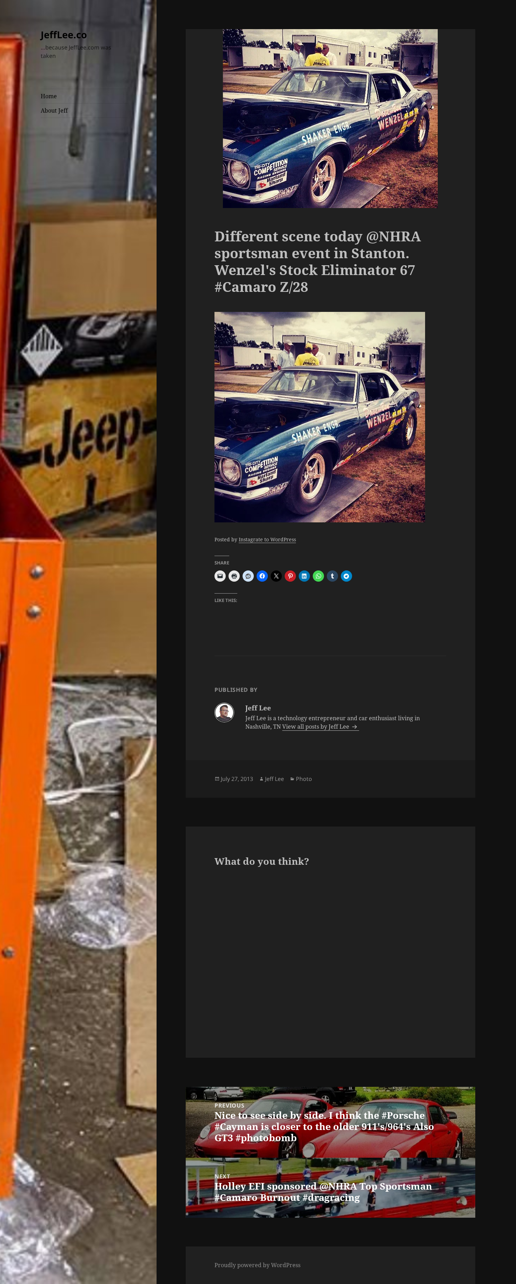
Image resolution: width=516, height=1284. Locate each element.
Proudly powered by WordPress (257, 1265)
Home (49, 96)
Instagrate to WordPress (267, 539)
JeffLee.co (64, 34)
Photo (304, 779)
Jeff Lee (274, 779)
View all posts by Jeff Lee (316, 726)
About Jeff (54, 110)
